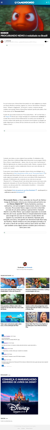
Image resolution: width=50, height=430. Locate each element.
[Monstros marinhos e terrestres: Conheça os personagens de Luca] (37, 283)
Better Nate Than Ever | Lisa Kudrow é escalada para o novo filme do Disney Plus (37, 325)
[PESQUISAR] (48, 2)
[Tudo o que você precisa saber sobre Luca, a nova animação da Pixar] (12, 317)
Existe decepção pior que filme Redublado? (23, 190)
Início (19, 428)
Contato (23, 428)
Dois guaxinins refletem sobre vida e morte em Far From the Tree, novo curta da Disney (12, 307)
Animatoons (20, 192)
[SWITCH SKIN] (46, 2)
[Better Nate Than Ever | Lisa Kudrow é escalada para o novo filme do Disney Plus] (37, 317)
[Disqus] (25, 350)
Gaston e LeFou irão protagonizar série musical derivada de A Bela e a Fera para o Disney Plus (37, 307)
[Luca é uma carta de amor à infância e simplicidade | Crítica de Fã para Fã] (12, 283)
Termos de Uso (29, 428)
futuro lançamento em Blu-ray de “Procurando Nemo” (28, 173)
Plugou (7, 116)
